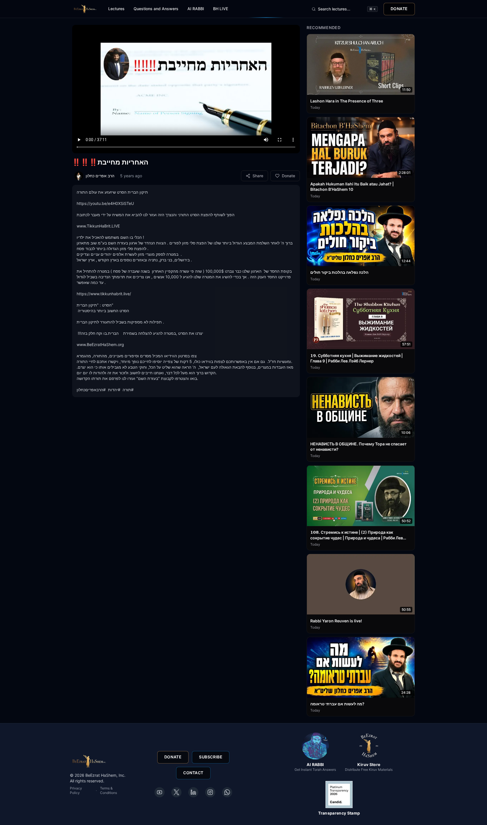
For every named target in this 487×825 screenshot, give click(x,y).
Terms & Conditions (108, 790)
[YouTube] (159, 792)
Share (258, 175)
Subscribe (210, 757)
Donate (399, 8)
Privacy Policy (76, 790)
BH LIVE (220, 8)
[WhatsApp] (227, 792)
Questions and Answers (156, 8)
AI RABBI (195, 8)
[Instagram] (210, 792)
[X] (176, 792)
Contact (193, 773)
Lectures (116, 8)
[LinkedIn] (193, 792)
